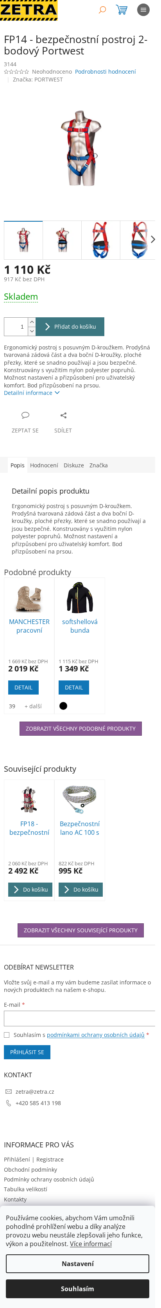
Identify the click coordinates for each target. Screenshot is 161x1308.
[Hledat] (102, 10)
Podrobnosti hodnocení (105, 71)
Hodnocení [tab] (44, 465)
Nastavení (78, 1263)
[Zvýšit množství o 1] (32, 322)
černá (63, 706)
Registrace (50, 1159)
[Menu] (143, 10)
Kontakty (15, 1199)
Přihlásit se (27, 1052)
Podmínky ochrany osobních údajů (49, 1179)
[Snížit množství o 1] (32, 331)
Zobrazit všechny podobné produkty (81, 728)
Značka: (38, 79)
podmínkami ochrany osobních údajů (96, 1034)
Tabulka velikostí (25, 1189)
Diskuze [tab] (74, 465)
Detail (23, 687)
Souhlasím (77, 1288)
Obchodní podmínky (30, 1169)
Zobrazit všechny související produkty (81, 930)
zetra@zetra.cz (35, 1091)
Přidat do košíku (75, 326)
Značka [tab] (98, 465)
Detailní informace (28, 392)
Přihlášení (17, 1159)
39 (12, 706)
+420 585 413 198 (38, 1103)
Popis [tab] (18, 465)
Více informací (91, 1243)
